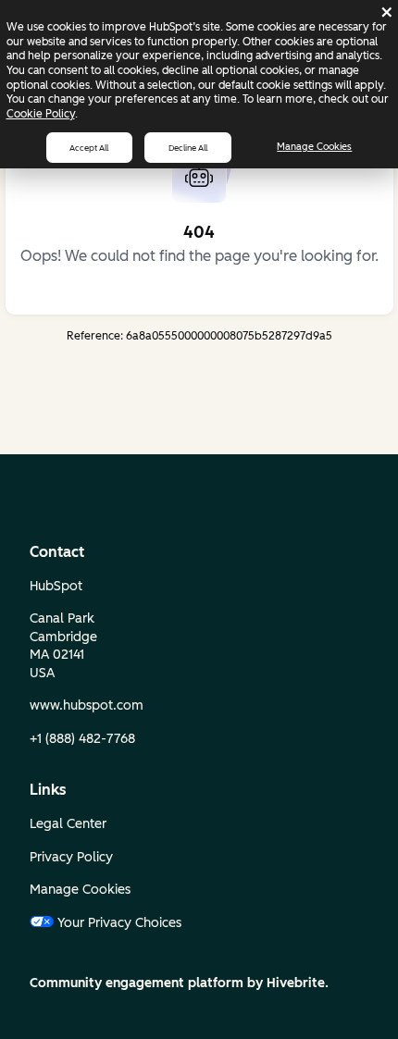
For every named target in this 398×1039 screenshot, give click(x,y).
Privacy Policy (71, 857)
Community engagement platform (136, 983)
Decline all (187, 147)
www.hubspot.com (86, 705)
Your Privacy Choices (119, 923)
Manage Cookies (314, 147)
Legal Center (68, 824)
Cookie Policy (40, 113)
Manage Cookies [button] (80, 889)
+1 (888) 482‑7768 (82, 739)
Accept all (88, 147)
